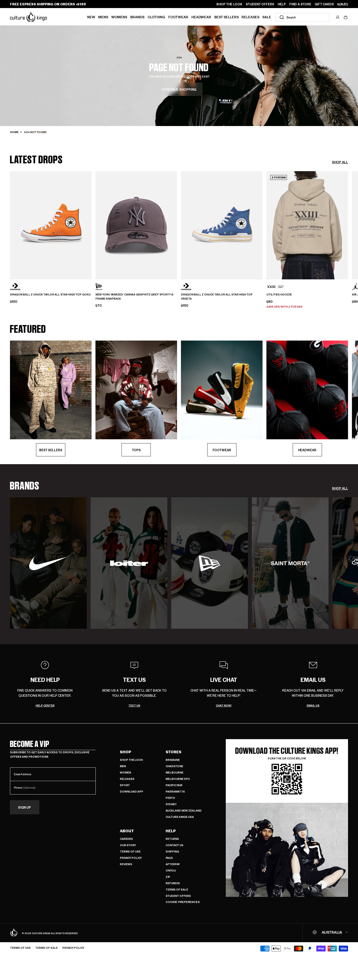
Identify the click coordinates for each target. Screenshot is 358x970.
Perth (170, 798)
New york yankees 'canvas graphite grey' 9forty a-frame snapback (134, 297)
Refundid (173, 883)
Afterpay (173, 864)
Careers (126, 839)
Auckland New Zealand (184, 810)
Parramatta (175, 791)
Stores (173, 752)
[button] (345, 17)
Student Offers (178, 896)
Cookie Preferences (183, 902)
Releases (250, 17)
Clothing (156, 17)
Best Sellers (226, 17)
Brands (137, 17)
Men (123, 766)
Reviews (126, 864)
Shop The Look (131, 760)
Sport (125, 785)
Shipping (172, 851)
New (91, 17)
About (127, 831)
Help (171, 831)
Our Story (128, 845)
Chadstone (174, 766)
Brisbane (173, 760)
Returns (172, 839)
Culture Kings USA (180, 817)
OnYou (171, 870)
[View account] (337, 17)
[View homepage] (28, 16)
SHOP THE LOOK (229, 4)
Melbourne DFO (178, 779)
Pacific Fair (174, 785)
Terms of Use (130, 851)
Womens (119, 17)
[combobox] (302, 17)
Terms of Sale (177, 889)
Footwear (178, 17)
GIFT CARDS (324, 4)
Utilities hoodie (279, 294)
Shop (125, 752)
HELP (282, 4)
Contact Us (174, 845)
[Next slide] (348, 224)
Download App (131, 791)
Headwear (201, 17)
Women (125, 772)
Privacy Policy (131, 858)
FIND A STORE (300, 4)
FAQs (169, 858)
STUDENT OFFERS (260, 4)
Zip (168, 877)
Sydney (171, 804)
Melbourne (174, 772)
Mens (103, 17)
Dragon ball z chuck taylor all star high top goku (50, 294)
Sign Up (24, 807)
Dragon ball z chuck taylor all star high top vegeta (217, 297)
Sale (266, 17)
